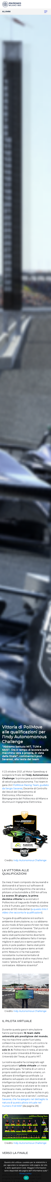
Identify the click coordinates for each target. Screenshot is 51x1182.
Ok (26, 1178)
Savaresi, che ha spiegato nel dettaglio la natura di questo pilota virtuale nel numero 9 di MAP (25, 1102)
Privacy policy (25, 1173)
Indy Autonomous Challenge (29, 860)
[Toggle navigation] (44, 12)
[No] (47, 1170)
